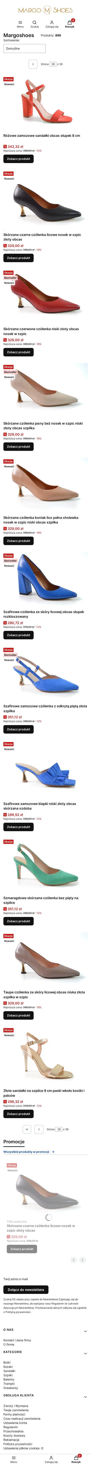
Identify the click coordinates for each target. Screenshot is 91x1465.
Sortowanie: (11, 40)
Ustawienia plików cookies (21, 1448)
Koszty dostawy (14, 1435)
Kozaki (7, 1366)
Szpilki (7, 1375)
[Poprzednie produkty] (38, 1129)
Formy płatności (14, 1414)
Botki (6, 1362)
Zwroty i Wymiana (15, 1406)
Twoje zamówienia (16, 1410)
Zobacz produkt (18, 159)
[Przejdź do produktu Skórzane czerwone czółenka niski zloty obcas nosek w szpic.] (45, 297)
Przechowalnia (13, 1431)
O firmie (8, 1344)
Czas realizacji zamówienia (21, 1418)
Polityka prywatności (17, 1444)
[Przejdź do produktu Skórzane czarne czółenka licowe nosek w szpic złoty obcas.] (45, 200)
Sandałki (9, 1371)
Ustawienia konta (15, 1423)
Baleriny (8, 1379)
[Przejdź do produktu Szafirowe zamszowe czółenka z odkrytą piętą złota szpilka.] (45, 674)
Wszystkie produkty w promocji (26, 1151)
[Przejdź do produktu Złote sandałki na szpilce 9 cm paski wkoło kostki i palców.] (45, 1056)
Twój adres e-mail (15, 1279)
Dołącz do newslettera (26, 1290)
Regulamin (10, 1427)
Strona (45, 64)
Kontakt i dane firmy (17, 1340)
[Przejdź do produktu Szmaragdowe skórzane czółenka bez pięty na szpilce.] (45, 866)
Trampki (9, 1383)
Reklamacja (11, 1439)
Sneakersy (10, 1388)
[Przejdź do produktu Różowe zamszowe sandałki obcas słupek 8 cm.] (45, 103)
